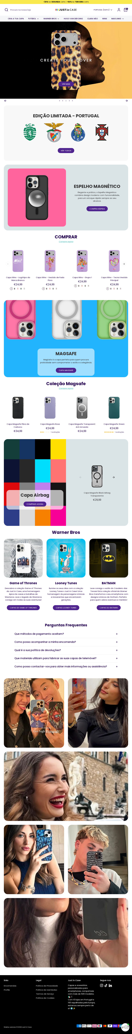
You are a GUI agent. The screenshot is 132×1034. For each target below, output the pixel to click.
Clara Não (92, 18)
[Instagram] (101, 985)
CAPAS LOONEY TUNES (66, 607)
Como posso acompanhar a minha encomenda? (45, 642)
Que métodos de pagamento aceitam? (39, 634)
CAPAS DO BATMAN (109, 607)
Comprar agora (35, 504)
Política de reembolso (46, 990)
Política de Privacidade (47, 985)
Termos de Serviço (45, 993)
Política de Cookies (45, 998)
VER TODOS (66, 150)
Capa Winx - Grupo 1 (82, 277)
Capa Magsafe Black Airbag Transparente (97, 494)
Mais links (116, 18)
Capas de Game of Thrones (23, 607)
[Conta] (118, 9)
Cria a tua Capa (16, 18)
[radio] (11, 288)
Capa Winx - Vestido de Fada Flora (50, 279)
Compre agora (66, 241)
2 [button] (62, 100)
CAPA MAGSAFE (66, 370)
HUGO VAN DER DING (73, 18)
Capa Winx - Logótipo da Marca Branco (18, 279)
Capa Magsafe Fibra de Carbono (18, 425)
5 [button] (72, 100)
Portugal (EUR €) (102, 10)
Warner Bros (50, 18)
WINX (104, 18)
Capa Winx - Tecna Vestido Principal (114, 279)
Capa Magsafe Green (114, 424)
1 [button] (59, 100)
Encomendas (10, 985)
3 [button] (65, 100)
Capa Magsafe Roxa (50, 424)
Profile (7, 990)
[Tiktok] (106, 985)
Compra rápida (97, 208)
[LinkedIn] (110, 985)
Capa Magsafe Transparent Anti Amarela (82, 425)
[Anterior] (5, 100)
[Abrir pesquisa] (6, 9)
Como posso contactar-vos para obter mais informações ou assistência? (60, 666)
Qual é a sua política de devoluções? (37, 650)
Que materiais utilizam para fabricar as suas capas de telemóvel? (55, 658)
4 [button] (69, 100)
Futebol (32, 18)
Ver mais (66, 84)
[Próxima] (126, 100)
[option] (66, 60)
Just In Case (26, 1027)
